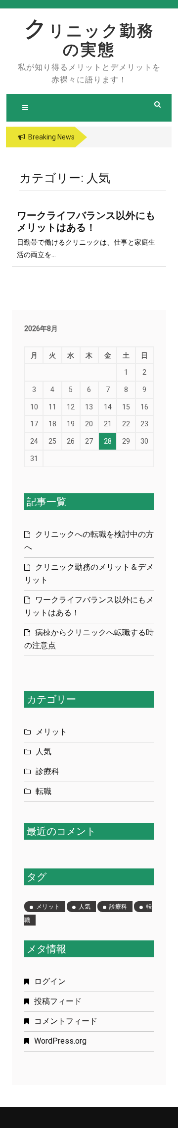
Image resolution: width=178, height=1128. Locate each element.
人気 (43, 751)
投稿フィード (58, 1001)
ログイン (50, 981)
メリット (51, 731)
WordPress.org (60, 1041)
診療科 (47, 771)
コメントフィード (65, 1021)
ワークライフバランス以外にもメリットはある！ (86, 221)
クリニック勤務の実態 (89, 40)
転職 (43, 791)
